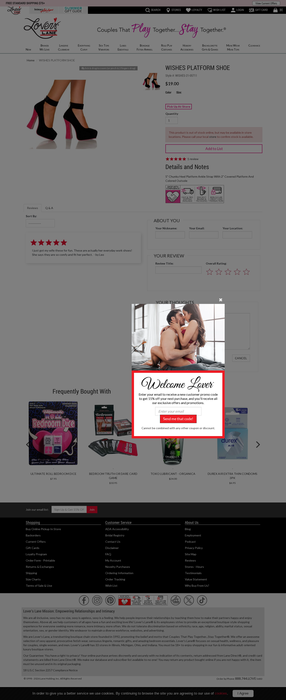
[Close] (221, 299)
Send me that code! (178, 419)
